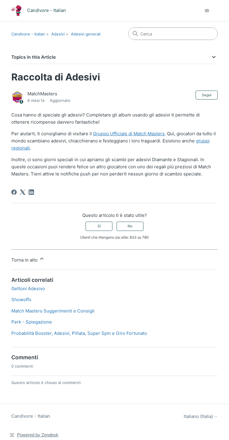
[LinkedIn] (31, 192)
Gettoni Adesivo (28, 288)
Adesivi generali (85, 34)
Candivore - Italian (28, 34)
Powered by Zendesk (37, 434)
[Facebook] (14, 192)
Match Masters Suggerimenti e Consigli (53, 311)
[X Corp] (22, 192)
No (130, 226)
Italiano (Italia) (199, 416)
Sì (99, 226)
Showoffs (21, 299)
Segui (206, 95)
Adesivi (58, 34)
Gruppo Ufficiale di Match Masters (129, 133)
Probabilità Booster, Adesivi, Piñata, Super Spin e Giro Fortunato (79, 333)
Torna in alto (25, 260)
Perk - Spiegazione (31, 322)
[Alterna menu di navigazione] (207, 10)
